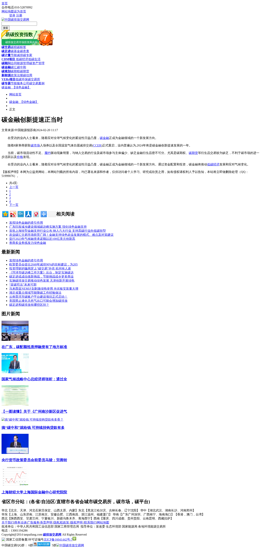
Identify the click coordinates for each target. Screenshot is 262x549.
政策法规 (17, 75)
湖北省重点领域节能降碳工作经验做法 (35, 292)
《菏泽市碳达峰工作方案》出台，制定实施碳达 (41, 272)
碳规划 (6, 71)
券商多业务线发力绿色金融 (27, 242)
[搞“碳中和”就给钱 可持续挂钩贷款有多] (32, 419)
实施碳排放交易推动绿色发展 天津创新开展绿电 (41, 280)
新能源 (6, 75)
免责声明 (46, 522)
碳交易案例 (36, 83)
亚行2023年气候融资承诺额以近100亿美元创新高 (42, 238)
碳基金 (15, 51)
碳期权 (15, 71)
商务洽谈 (20, 522)
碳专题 (6, 83)
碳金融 (6, 67)
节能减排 (17, 55)
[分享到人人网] (28, 213)
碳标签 (21, 47)
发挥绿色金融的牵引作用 (26, 222)
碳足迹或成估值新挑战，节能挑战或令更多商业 (41, 276)
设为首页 (20, 11)
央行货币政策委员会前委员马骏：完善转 (34, 460)
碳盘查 (24, 51)
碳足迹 (6, 51)
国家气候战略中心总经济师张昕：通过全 (34, 379)
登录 (12, 15)
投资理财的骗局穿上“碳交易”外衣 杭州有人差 (40, 268)
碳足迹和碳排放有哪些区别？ (29, 304)
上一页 (13, 187)
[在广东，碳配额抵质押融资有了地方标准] (15, 339)
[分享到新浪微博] (12, 213)
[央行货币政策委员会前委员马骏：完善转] (15, 452)
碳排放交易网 (52, 534)
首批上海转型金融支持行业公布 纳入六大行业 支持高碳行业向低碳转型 (57, 230)
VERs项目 (9, 79)
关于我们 (8, 522)
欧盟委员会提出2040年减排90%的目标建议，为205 (43, 264)
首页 (5, 3)
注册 (19, 15)
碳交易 (6, 47)
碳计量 (6, 55)
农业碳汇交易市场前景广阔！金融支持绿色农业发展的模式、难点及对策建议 (61, 234)
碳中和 (21, 67)
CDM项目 (8, 59)
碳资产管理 (36, 63)
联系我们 (90, 522)
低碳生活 (34, 59)
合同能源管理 (20, 63)
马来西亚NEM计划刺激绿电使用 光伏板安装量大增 (43, 288)
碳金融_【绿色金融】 (16, 87)
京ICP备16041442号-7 (58, 539)
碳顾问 (6, 63)
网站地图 (8, 11)
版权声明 (76, 522)
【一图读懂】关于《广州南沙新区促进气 (34, 411)
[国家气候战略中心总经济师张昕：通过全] (15, 372)
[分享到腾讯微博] (20, 213)
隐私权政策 (62, 522)
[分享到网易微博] (35, 213)
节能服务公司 (20, 83)
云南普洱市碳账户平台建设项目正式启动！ (38, 296)
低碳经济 (21, 59)
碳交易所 (34, 79)
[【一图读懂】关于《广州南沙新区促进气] (15, 404)
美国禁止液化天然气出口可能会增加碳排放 (38, 300)
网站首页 (15, 94)
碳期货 (24, 71)
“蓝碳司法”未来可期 (22, 284)
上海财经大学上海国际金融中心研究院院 (34, 492)
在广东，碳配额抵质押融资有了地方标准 (34, 347)
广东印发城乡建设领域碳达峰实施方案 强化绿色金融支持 (48, 226)
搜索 (5, 27)
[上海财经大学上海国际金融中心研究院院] (15, 485)
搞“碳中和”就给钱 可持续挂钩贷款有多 (33, 428)
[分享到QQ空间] (5, 213)
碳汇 (14, 67)
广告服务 (33, 522)
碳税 (14, 47)
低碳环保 (22, 79)
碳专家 (27, 55)
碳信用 (27, 75)
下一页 (13, 204)
